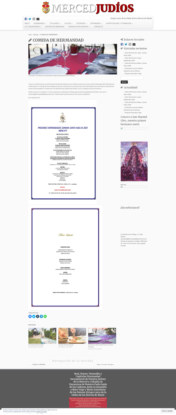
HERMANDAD (39, 23)
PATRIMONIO (95, 23)
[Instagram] (34, 19)
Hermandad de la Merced (51, 75)
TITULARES (54, 23)
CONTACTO (98, 26)
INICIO (27, 23)
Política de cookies (41, 411)
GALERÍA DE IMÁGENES (54, 26)
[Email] (38, 19)
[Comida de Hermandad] (42, 336)
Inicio (30, 35)
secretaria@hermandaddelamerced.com (134, 239)
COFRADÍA (80, 23)
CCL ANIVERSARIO (32, 26)
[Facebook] (27, 19)
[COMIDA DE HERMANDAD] (72, 59)
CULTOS (67, 23)
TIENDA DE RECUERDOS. (78, 26)
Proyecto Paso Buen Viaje (133, 73)
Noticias (35, 35)
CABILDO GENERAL (38, 364)
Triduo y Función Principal (105, 364)
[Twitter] (31, 19)
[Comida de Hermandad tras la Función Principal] (102, 336)
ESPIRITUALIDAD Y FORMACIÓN (119, 23)
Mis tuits (123, 185)
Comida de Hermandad (35, 345)
